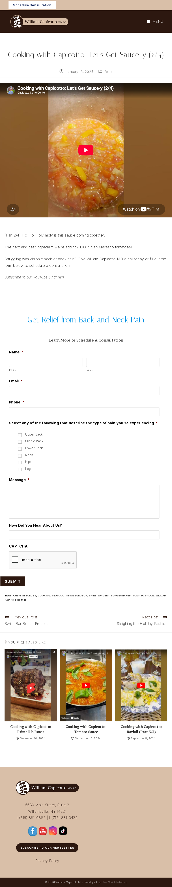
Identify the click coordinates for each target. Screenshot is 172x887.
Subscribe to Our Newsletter (47, 847)
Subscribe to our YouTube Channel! (34, 277)
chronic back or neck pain (52, 259)
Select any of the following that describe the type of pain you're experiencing (83, 423)
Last (89, 369)
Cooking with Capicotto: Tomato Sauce (86, 729)
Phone (16, 402)
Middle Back (34, 441)
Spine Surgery (99, 595)
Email (16, 381)
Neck (29, 455)
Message (19, 479)
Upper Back (34, 434)
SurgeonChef (121, 595)
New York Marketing (114, 882)
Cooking (44, 595)
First (12, 369)
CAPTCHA (18, 546)
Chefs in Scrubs (24, 595)
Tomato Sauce (143, 595)
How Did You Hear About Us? (35, 525)
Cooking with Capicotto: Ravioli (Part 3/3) (141, 729)
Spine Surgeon (76, 595)
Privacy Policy (47, 861)
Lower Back (34, 448)
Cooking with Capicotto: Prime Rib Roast (30, 729)
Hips (28, 462)
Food (108, 72)
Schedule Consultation (32, 5)
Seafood (58, 595)
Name (16, 352)
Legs (28, 469)
